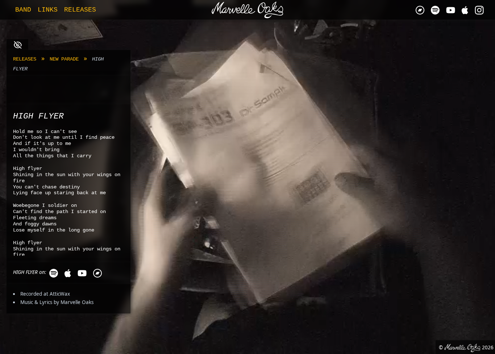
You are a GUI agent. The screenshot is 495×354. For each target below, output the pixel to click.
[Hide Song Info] (17, 44)
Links (48, 9)
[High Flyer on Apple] (68, 273)
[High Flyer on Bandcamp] (97, 273)
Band (23, 9)
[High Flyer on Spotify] (53, 273)
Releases (24, 59)
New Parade (64, 59)
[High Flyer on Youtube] (82, 273)
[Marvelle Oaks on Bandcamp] (420, 10)
